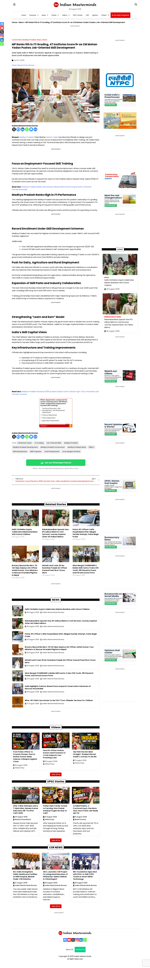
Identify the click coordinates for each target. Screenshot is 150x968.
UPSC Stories (77, 15)
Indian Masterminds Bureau (23, 65)
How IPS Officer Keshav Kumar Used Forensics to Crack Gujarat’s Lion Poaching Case (54, 754)
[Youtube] (69, 940)
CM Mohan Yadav (25, 443)
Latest (23, 15)
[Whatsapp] (27, 129)
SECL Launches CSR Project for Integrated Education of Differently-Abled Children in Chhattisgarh (55, 875)
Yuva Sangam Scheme (71, 451)
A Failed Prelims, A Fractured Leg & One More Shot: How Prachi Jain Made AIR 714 (85, 809)
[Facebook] (18, 129)
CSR (87, 15)
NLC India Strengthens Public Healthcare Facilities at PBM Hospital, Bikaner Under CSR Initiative (25, 875)
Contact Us (80, 949)
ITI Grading (39, 443)
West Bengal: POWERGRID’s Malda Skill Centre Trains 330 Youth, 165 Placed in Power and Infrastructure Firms (86, 569)
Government (17, 40)
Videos (64, 15)
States (54, 15)
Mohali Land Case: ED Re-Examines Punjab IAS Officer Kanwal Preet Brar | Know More (54, 569)
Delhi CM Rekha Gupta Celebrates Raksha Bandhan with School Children (24, 532)
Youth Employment (51, 451)
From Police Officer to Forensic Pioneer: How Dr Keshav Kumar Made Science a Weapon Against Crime (25, 757)
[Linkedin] (22, 129)
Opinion (95, 15)
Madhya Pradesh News (77, 447)
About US (69, 949)
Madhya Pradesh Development (25, 447)
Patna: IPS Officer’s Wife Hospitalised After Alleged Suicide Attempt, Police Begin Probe (86, 533)
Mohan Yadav (52, 137)
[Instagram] (77, 940)
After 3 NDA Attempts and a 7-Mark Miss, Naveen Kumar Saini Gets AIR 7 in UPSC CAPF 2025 (25, 809)
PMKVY (91, 447)
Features (32, 15)
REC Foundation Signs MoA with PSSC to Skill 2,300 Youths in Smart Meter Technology (85, 875)
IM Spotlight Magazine (120, 15)
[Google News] (35, 129)
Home (14, 22)
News (44, 15)
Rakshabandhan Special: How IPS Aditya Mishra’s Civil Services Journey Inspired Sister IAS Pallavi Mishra (55, 533)
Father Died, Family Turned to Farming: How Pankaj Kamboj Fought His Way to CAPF (55, 809)
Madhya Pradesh (29, 40)
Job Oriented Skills (53, 443)
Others (104, 15)
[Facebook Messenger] (31, 129)
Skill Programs (35, 451)
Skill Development (20, 451)
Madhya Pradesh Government (53, 447)
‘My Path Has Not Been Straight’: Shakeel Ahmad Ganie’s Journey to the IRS (85, 754)
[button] (14, 4)
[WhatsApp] (85, 940)
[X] (14, 129)
